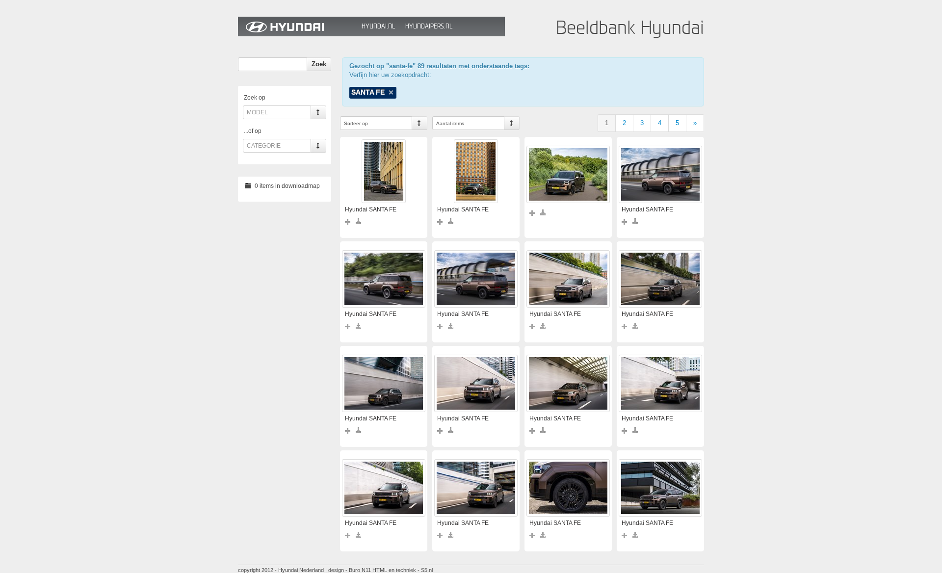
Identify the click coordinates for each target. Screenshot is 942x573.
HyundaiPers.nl (428, 26)
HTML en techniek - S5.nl (402, 570)
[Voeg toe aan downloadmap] (348, 221)
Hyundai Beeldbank (297, 26)
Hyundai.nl (378, 26)
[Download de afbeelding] (359, 221)
